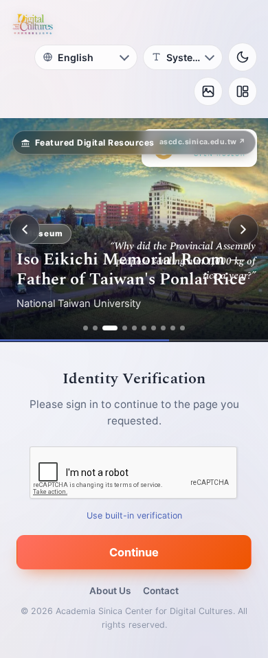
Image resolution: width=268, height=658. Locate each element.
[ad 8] (163, 328)
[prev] (25, 229)
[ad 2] (95, 328)
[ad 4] (124, 328)
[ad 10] (182, 328)
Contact (161, 590)
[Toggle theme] (242, 57)
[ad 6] (144, 328)
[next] (243, 229)
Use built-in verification (134, 515)
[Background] (208, 91)
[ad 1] (85, 328)
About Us (110, 590)
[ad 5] (134, 328)
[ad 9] (172, 328)
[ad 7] (153, 328)
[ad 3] (110, 328)
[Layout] (242, 91)
